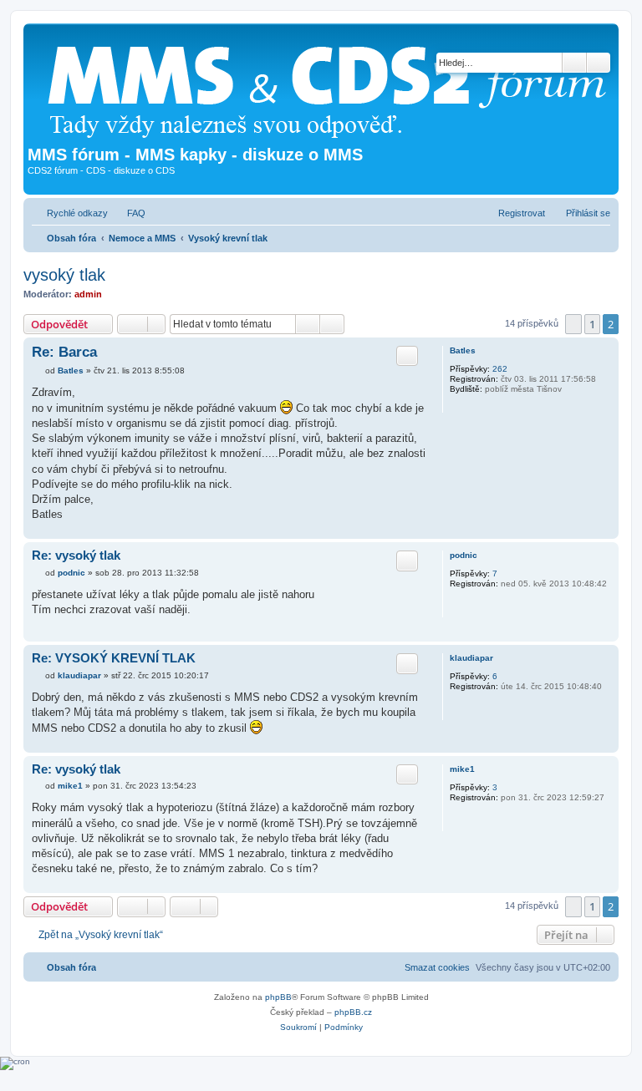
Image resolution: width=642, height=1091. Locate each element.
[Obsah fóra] (333, 86)
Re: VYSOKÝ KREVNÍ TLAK (114, 658)
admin (88, 294)
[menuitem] (128, 213)
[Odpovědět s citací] (407, 356)
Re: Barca (64, 352)
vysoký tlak (64, 275)
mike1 (462, 769)
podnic (463, 555)
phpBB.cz (353, 1012)
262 (499, 368)
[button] (573, 324)
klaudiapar (471, 657)
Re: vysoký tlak (76, 555)
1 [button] (592, 324)
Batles (463, 350)
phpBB (278, 997)
